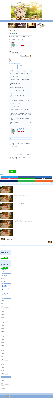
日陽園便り (2, 383)
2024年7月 (2, 308)
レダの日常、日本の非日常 (4, 380)
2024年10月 (2, 303)
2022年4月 (2, 350)
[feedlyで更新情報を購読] (26, 181)
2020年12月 (2, 375)
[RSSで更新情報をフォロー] (44, 181)
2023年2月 (2, 334)
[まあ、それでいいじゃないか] (12, 33)
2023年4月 (2, 331)
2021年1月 (2, 373)
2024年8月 (2, 306)
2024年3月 (2, 314)
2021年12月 (2, 356)
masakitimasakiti (3, 296)
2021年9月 (2, 361)
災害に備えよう (3, 388)
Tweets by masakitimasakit (3, 269)
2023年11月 (2, 320)
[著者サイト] (9, 181)
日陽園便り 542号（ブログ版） (5, 288)
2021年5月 (2, 367)
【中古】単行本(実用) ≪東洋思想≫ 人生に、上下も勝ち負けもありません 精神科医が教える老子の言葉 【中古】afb (20, 42)
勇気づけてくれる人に (3, 278)
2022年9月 (2, 342)
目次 (19, 65)
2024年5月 (2, 311)
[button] (10, 271)
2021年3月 (2, 370)
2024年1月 (2, 317)
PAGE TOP (26, 393)
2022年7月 (2, 345)
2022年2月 (2, 353)
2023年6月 (2, 328)
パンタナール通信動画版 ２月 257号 (5, 275)
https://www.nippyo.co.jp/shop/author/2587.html (14, 63)
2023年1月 (2, 336)
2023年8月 (2, 325)
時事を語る (2, 385)
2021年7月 (2, 364)
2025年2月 (2, 300)
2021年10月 (2, 359)
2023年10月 (2, 322)
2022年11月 (2, 339)
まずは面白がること (3, 281)
